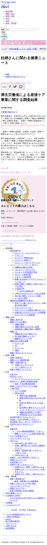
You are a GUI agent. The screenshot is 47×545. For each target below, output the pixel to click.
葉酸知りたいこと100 (23, 339)
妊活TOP (13, 374)
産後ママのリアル (17, 488)
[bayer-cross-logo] (4, 39)
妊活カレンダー (16, 377)
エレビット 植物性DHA (24, 258)
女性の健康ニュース (13, 493)
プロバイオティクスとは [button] (20, 438)
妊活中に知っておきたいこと (22, 424)
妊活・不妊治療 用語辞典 (25, 384)
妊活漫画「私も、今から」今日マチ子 (25, 422)
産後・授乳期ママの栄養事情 (26, 481)
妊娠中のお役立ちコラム (15, 77)
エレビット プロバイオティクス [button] (28, 263)
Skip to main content (8, 2)
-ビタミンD (19, 343)
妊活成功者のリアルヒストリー (23, 417)
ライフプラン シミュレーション (28, 379)
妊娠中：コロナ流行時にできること (24, 457)
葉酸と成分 (10, 14)
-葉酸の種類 (19, 324)
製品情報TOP (15, 251)
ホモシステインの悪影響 (25, 315)
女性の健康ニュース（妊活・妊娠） (23, 49)
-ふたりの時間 (20, 391)
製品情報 (9, 11)
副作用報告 (10, 528)
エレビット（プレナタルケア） (27, 253)
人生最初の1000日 (12, 495)
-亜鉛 (17, 350)
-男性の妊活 (19, 393)
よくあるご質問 (21, 298)
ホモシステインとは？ (24, 308)
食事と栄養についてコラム (21, 370)
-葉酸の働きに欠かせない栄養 (27, 327)
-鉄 (16, 346)
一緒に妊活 (14, 389)
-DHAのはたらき (21, 455)
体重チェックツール (18, 460)
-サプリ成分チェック (23, 367)
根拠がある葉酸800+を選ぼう (22, 301)
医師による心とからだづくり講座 (23, 386)
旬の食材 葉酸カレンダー (25, 336)
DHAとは (14, 441)
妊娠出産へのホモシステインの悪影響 (30, 312)
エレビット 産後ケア (23, 260)
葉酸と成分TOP (16, 320)
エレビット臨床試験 (23, 274)
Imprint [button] (8, 519)
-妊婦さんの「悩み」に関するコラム (29, 474)
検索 (3, 29)
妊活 (7, 18)
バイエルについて (12, 505)
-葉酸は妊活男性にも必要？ (30, 412)
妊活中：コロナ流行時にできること (24, 419)
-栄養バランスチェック (24, 365)
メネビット (19, 255)
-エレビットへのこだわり (25, 270)
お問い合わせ (10, 526)
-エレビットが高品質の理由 (26, 272)
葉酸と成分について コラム (21, 353)
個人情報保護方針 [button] (12, 521)
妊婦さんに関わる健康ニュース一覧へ (16, 83)
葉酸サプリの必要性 (18, 322)
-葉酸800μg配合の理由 (24, 267)
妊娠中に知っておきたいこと (22, 465)
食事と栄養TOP (16, 358)
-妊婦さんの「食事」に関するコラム (29, 467)
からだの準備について (19, 436)
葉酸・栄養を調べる (18, 362)
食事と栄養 (10, 16)
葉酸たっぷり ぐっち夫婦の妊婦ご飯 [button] (29, 434)
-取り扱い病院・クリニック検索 (28, 296)
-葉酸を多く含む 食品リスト (26, 334)
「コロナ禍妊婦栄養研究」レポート (29, 431)
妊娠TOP (13, 429)
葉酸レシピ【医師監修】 (20, 360)
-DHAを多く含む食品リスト (26, 443)
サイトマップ (10, 524)
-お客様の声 (19, 289)
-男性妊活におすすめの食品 (30, 415)
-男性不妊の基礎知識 (27, 396)
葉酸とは (13, 331)
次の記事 (42, 168)
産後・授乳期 (10, 23)
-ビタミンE (19, 348)
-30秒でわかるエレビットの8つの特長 (30, 293)
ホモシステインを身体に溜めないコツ (30, 310)
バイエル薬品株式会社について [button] (18, 514)
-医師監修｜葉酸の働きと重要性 (28, 329)
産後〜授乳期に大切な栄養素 (22, 491)
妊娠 (7, 21)
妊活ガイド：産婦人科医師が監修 (23, 381)
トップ (4, 49)
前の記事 (4, 168)
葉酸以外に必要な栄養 (19, 341)
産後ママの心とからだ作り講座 (23, 484)
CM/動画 (8, 503)
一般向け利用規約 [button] (12, 517)
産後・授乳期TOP (17, 479)
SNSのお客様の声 (26, 291)
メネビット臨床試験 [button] (23, 277)
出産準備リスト (16, 462)
